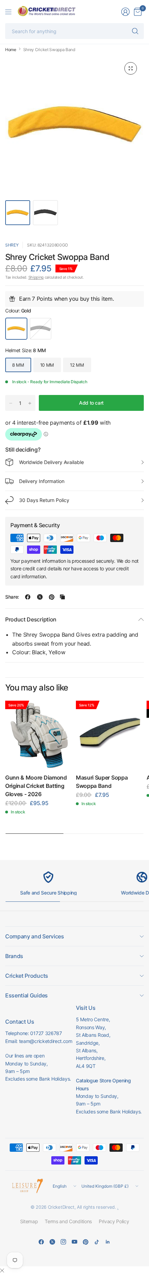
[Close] (2, 1270)
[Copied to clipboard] (62, 596)
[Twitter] (52, 1241)
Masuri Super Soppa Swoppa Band (102, 781)
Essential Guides (26, 995)
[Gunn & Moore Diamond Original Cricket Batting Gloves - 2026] (39, 734)
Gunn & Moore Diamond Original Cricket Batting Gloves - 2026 (36, 786)
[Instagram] (63, 1241)
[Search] (135, 31)
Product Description (30, 619)
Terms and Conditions (68, 1221)
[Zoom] (130, 68)
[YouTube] (74, 1241)
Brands (14, 956)
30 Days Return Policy (44, 500)
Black (40, 328)
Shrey (11, 245)
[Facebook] (41, 1241)
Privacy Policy (114, 1221)
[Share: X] (39, 596)
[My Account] (125, 12)
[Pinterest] (85, 1241)
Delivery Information (41, 481)
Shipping (36, 277)
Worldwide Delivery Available (51, 462)
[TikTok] (96, 1241)
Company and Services (34, 936)
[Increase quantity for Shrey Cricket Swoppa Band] (30, 403)
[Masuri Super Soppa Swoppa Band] (110, 734)
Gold (16, 328)
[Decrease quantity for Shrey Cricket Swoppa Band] (11, 403)
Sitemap (29, 1221)
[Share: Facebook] (27, 596)
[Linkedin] (107, 1241)
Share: (12, 597)
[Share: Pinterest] (51, 596)
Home (10, 50)
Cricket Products (26, 975)
